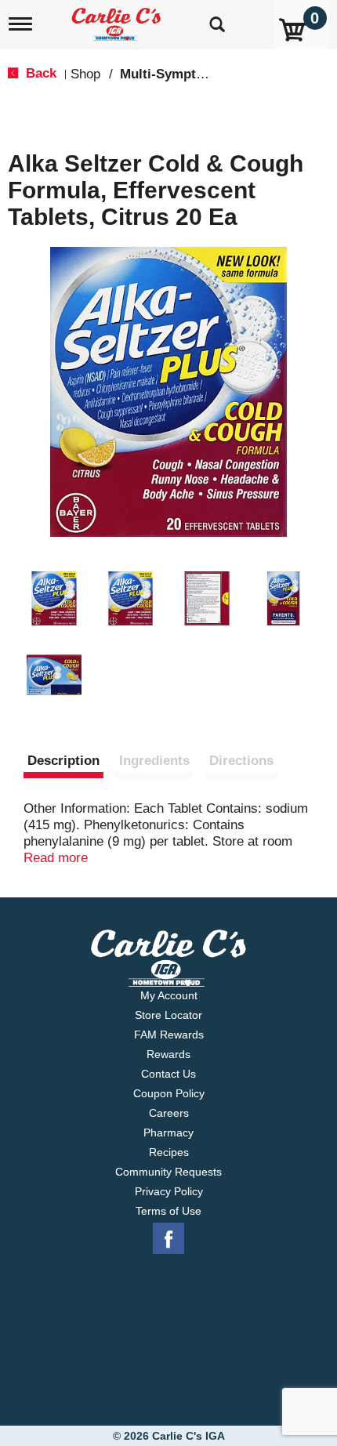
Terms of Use (168, 1211)
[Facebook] (168, 1239)
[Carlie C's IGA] (118, 19)
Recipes (169, 1152)
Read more (56, 857)
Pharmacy (168, 1132)
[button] (54, 598)
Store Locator (168, 1015)
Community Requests (168, 1171)
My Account (168, 995)
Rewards (168, 1054)
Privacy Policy (169, 1191)
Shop (85, 74)
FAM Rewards (169, 1034)
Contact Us (168, 1073)
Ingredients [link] (154, 760)
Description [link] (63, 760)
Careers (169, 1113)
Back (39, 73)
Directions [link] (241, 760)
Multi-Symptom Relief (187, 74)
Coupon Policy (169, 1093)
